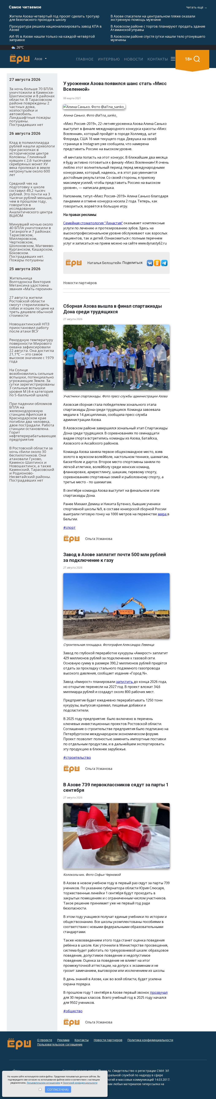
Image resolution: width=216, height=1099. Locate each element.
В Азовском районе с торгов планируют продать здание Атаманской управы (158, 28)
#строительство (77, 757)
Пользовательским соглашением (43, 1082)
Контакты (81, 1040)
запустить (125, 681)
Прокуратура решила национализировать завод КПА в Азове (55, 28)
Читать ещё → (196, 7)
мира (162, 514)
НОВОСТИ (133, 58)
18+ (188, 59)
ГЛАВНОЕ (85, 58)
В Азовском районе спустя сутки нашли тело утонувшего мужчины (158, 38)
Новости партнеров (108, 1040)
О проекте (44, 1040)
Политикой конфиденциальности (80, 1082)
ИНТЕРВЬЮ (109, 58)
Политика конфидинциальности (150, 1040)
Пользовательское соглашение (59, 1044)
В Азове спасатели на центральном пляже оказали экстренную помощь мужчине (153, 18)
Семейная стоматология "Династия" (93, 223)
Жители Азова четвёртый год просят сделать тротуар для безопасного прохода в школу (54, 18)
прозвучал (158, 992)
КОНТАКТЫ (157, 58)
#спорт (69, 527)
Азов (39, 58)
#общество (72, 1011)
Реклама (63, 1040)
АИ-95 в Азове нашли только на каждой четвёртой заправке (52, 38)
